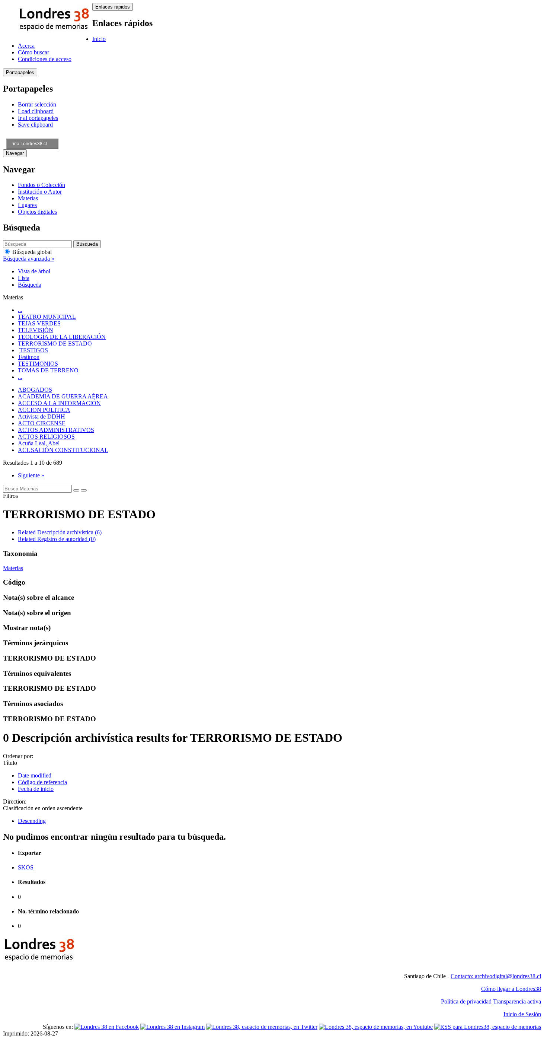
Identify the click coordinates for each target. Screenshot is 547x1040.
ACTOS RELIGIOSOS (46, 436)
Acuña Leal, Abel (39, 443)
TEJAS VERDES (39, 323)
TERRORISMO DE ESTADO (55, 343)
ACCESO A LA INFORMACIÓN (59, 403)
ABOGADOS (35, 390)
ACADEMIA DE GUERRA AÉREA (63, 396)
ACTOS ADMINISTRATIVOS (56, 430)
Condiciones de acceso (44, 59)
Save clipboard (35, 124)
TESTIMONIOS (38, 363)
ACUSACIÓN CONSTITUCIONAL (63, 450)
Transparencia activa (517, 1001)
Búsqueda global (31, 252)
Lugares (27, 205)
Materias (28, 198)
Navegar (15, 153)
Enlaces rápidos (112, 7)
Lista (23, 278)
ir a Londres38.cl (30, 143)
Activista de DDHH (41, 416)
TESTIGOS (33, 350)
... (20, 310)
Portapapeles (20, 72)
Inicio (99, 39)
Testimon (28, 357)
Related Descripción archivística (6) (60, 532)
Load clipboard (36, 111)
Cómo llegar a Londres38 (511, 989)
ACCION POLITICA (44, 410)
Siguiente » (31, 475)
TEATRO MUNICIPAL (47, 317)
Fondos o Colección (41, 185)
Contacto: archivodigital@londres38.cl (496, 976)
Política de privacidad (466, 1001)
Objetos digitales (37, 212)
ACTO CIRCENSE (41, 423)
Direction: (14, 801)
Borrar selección (37, 104)
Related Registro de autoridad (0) (57, 539)
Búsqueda (29, 285)
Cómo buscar (33, 52)
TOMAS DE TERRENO (48, 370)
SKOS (25, 867)
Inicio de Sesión (522, 1014)
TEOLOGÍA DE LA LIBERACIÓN (62, 337)
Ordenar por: (18, 756)
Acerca (26, 45)
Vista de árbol (34, 271)
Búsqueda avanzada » (28, 258)
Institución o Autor (40, 191)
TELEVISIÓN (35, 330)
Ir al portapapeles (38, 118)
